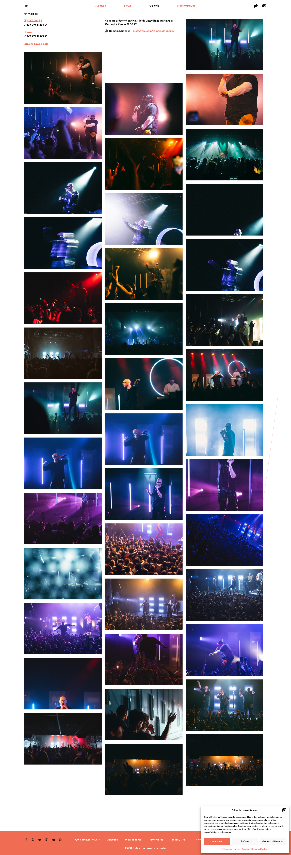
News (128, 6)
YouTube (33, 840)
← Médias (31, 14)
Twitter (40, 840)
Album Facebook (36, 44)
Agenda (100, 6)
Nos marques (186, 6)
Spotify (60, 840)
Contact (264, 6)
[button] (284, 810)
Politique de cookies (230, 849)
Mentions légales (157, 848)
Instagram (46, 840)
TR (26, 6)
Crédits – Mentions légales (254, 849)
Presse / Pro (177, 840)
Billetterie (255, 6)
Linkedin (53, 840)
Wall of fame (133, 840)
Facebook (26, 840)
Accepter (217, 841)
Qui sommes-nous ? (87, 840)
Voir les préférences (273, 841)
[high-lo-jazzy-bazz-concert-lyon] (63, 78)
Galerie (154, 6)
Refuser (245, 841)
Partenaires (156, 840)
